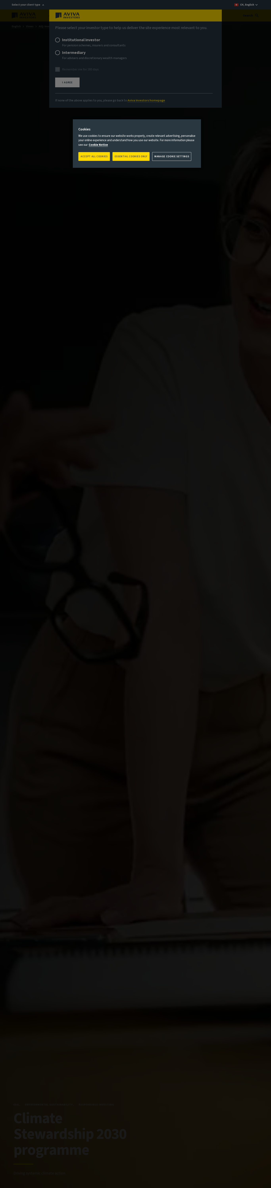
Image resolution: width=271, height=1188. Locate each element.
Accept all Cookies (94, 156)
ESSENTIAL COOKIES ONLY (131, 156)
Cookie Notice (98, 145)
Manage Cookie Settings (171, 156)
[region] (136, 143)
